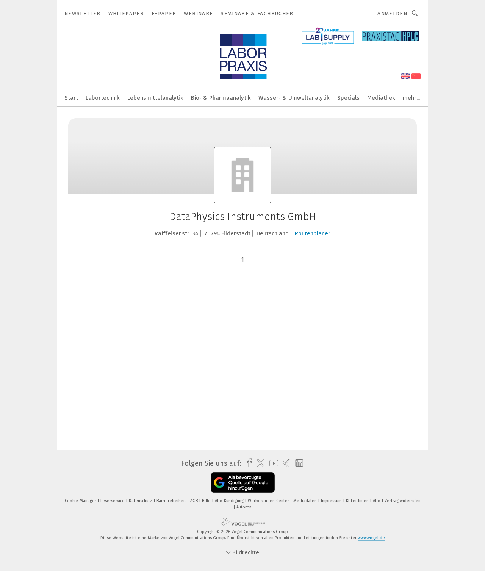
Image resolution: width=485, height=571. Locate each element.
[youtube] (272, 463)
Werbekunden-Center (269, 500)
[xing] (284, 463)
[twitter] (259, 463)
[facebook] (248, 463)
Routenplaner (312, 233)
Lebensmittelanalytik (155, 97)
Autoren (244, 507)
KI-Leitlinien (358, 500)
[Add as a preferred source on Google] (243, 482)
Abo (377, 500)
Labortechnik (103, 97)
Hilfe (207, 500)
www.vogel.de (371, 537)
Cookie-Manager (81, 500)
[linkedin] (297, 463)
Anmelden (392, 13)
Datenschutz (141, 500)
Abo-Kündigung (230, 500)
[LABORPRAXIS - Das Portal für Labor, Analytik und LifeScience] (71, 97)
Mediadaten (305, 500)
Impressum (332, 500)
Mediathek (381, 97)
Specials (348, 97)
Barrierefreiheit (171, 500)
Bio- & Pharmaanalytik (221, 97)
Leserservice (113, 500)
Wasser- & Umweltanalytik (294, 97)
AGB (194, 500)
